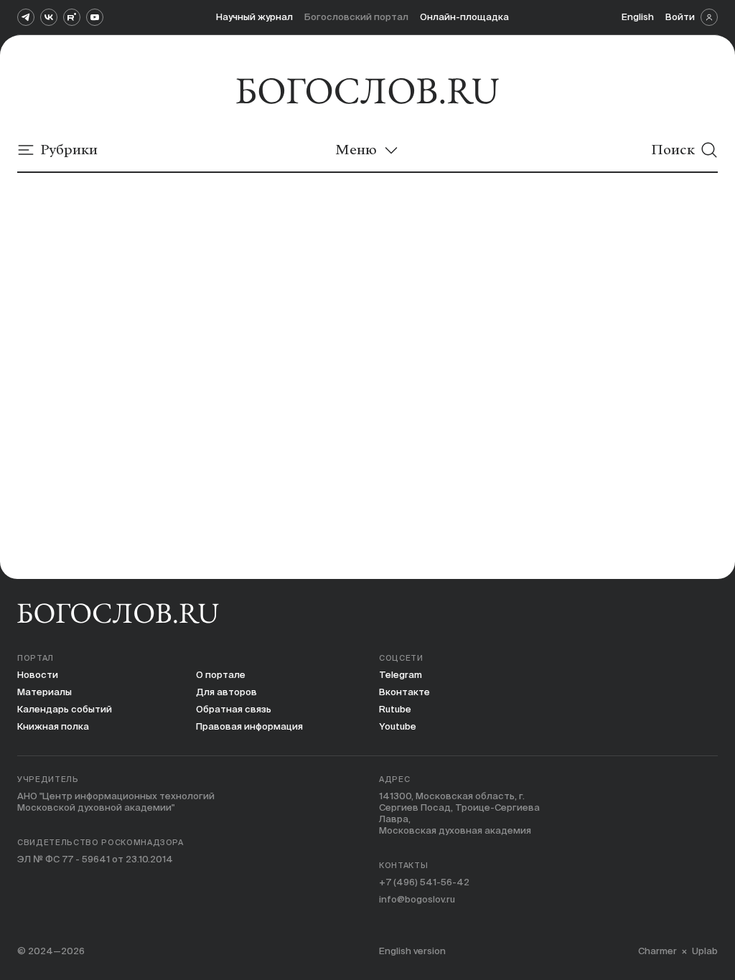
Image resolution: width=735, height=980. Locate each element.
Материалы (44, 692)
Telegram (400, 674)
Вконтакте (404, 692)
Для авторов (226, 692)
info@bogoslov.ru (417, 899)
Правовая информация (249, 726)
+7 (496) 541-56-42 (424, 882)
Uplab (705, 951)
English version (412, 951)
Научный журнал (254, 16)
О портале (220, 674)
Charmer (657, 951)
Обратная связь (233, 709)
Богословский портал (356, 16)
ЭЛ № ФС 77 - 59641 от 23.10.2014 (95, 859)
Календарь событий (64, 709)
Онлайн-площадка (464, 16)
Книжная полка (53, 726)
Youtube (397, 726)
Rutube (395, 709)
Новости (37, 674)
